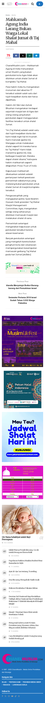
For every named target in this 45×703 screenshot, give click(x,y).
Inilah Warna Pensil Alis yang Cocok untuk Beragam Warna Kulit (24, 551)
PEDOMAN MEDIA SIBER (32, 682)
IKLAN (4, 682)
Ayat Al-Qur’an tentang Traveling (23, 571)
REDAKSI (6, 685)
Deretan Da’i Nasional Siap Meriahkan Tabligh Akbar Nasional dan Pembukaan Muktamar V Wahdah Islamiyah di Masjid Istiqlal (26, 600)
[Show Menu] (3, 3)
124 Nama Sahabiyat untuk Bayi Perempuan (16, 538)
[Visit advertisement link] (22, 268)
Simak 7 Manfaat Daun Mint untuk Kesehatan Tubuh (23, 613)
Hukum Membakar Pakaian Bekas (23, 588)
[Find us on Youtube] (12, 696)
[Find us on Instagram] (9, 696)
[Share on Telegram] (36, 56)
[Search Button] (32, 3)
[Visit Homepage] (22, 3)
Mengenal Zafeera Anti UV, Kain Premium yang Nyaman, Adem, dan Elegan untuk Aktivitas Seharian (24, 625)
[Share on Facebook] (16, 56)
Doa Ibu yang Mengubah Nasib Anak (24, 580)
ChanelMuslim (17, 669)
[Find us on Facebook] (2, 696)
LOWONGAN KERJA (19, 685)
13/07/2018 (10, 49)
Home (8, 15)
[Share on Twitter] (23, 56)
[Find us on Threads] (19, 696)
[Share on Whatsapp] (29, 56)
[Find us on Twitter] (5, 696)
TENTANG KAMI (14, 682)
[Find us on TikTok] (15, 696)
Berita (14, 15)
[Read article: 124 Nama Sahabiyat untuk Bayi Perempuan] (22, 519)
